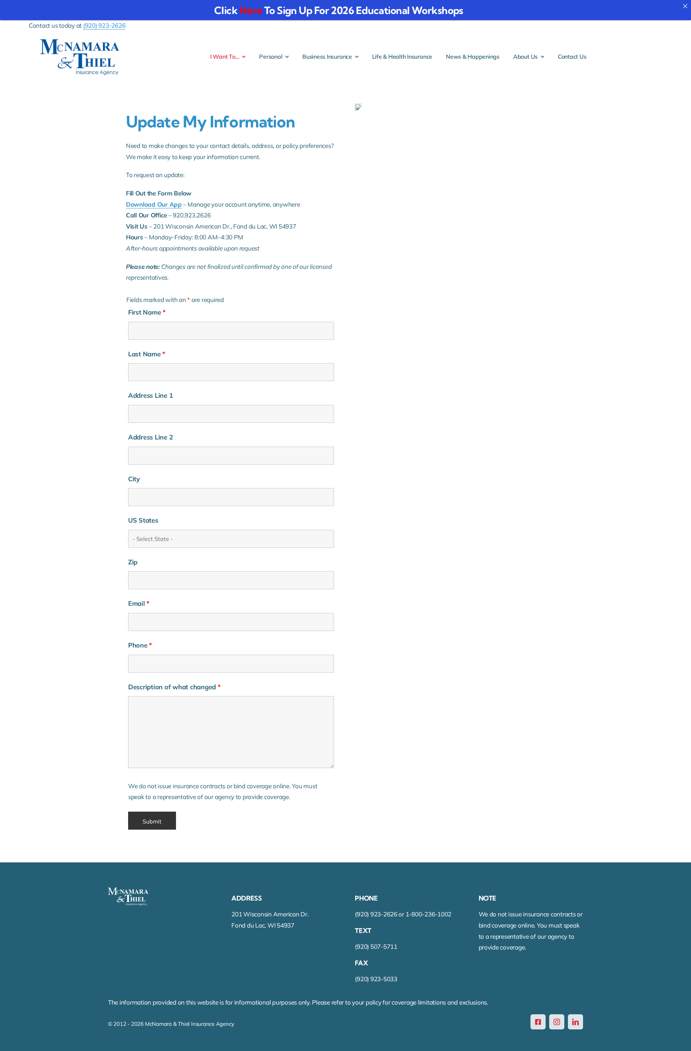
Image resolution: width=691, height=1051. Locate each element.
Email (138, 603)
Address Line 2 (150, 437)
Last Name (146, 354)
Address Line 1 (150, 395)
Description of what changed (174, 687)
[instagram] (556, 1021)
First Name (147, 312)
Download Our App (154, 204)
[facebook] (538, 1021)
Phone (140, 645)
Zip (132, 562)
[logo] (81, 34)
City (134, 479)
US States (143, 520)
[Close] (685, 6)
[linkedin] (575, 1021)
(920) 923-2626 (104, 25)
